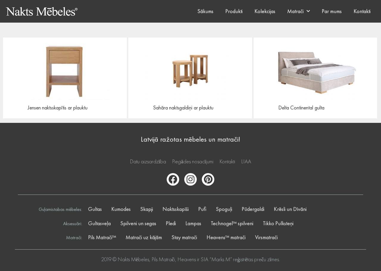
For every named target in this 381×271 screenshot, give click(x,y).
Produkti (234, 11)
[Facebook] (173, 179)
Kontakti (362, 11)
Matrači (295, 11)
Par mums (332, 11)
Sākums (205, 11)
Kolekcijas (264, 11)
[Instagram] (190, 179)
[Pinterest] (208, 179)
